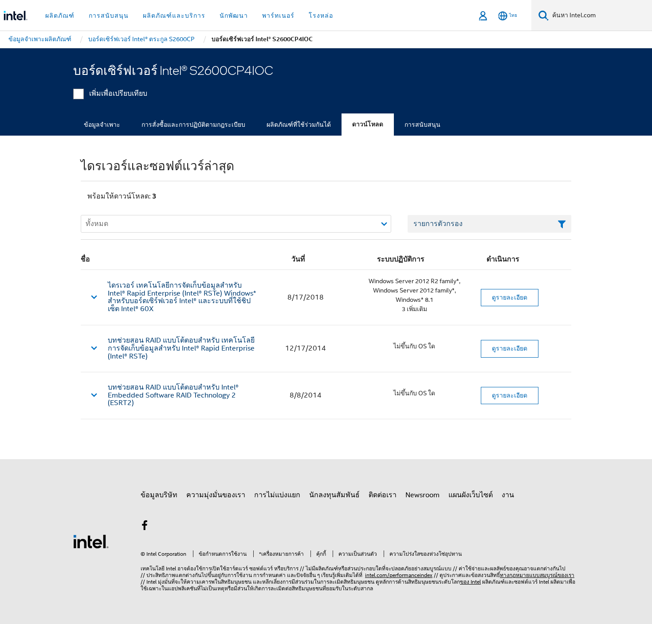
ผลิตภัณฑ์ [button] (60, 16)
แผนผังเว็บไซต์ (470, 495)
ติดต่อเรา (383, 495)
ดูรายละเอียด (509, 297)
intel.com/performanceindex (398, 575)
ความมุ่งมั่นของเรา (215, 495)
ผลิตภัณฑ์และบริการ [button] (174, 16)
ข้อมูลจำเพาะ (102, 125)
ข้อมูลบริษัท (159, 495)
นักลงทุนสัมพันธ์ (334, 495)
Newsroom (422, 495)
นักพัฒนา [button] (234, 16)
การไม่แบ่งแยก (277, 495)
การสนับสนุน (422, 125)
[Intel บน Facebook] (144, 527)
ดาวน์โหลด (367, 124)
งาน (508, 495)
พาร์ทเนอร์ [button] (278, 16)
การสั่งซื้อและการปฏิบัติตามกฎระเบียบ (193, 125)
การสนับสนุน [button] (109, 16)
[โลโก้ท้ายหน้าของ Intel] (91, 541)
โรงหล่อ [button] (321, 16)
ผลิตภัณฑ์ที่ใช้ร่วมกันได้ (299, 125)
